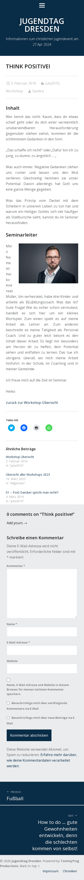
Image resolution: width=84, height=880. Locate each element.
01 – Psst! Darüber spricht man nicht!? (32, 492)
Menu (42, 5)
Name (12, 624)
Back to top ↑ (30, 866)
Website (12, 661)
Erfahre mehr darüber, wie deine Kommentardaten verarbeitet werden (42, 760)
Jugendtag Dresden (26, 861)
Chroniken (70, 871)
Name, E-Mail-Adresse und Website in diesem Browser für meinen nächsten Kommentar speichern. (38, 689)
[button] (48, 263)
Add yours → (17, 523)
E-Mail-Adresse (18, 642)
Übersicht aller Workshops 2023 (28, 474)
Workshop (14, 91)
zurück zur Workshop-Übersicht (32, 402)
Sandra (38, 91)
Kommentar (16, 566)
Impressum (51, 871)
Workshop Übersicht (20, 457)
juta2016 (52, 83)
